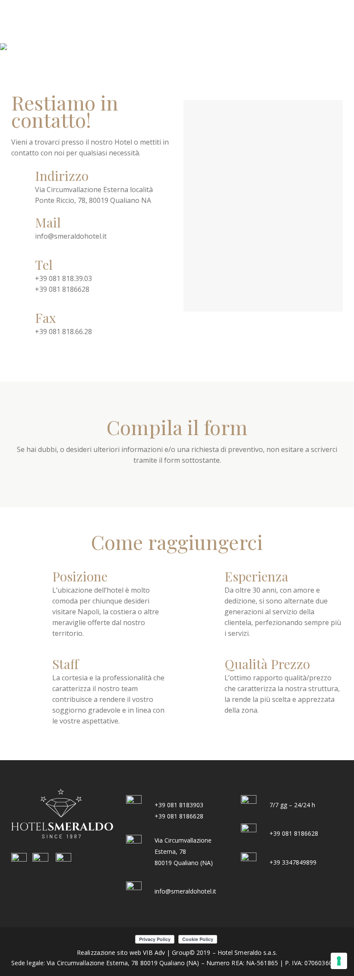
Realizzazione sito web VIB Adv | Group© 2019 (143, 952)
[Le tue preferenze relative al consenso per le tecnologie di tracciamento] (339, 961)
